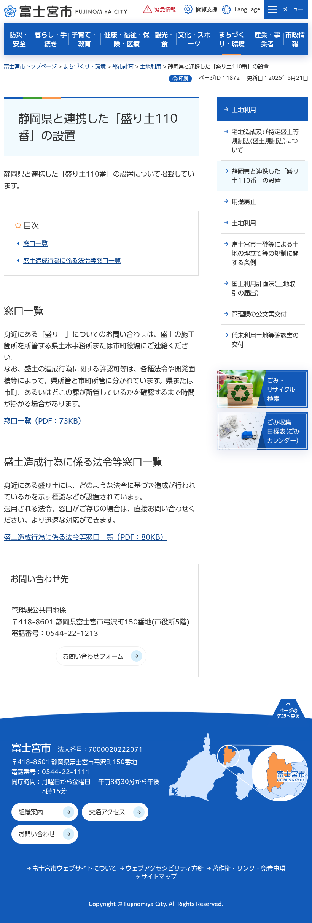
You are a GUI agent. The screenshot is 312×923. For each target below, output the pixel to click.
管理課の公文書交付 (259, 314)
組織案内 (31, 812)
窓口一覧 (35, 243)
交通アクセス (107, 812)
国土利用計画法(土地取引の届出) (263, 288)
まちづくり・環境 (84, 66)
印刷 (183, 78)
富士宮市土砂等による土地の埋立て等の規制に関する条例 (265, 253)
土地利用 (150, 66)
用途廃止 (244, 202)
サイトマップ (159, 877)
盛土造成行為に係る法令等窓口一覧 (72, 261)
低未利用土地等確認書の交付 (265, 340)
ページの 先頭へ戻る (288, 713)
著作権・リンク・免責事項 (248, 868)
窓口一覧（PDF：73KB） (44, 420)
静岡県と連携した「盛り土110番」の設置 (265, 175)
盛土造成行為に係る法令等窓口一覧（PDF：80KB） (85, 537)
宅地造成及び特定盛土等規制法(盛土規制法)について (265, 141)
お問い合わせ (37, 834)
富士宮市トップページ (30, 66)
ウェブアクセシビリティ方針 (165, 868)
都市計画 (123, 66)
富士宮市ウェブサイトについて (74, 868)
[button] (159, 9)
